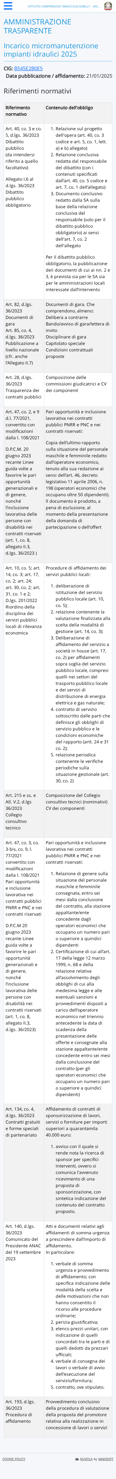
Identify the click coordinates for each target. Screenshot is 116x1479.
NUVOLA (86, 1459)
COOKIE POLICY (13, 1459)
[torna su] (103, 1460)
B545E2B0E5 (28, 68)
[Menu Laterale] (8, 7)
